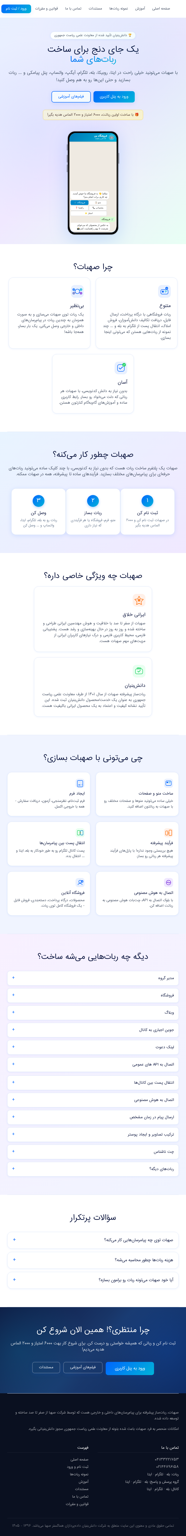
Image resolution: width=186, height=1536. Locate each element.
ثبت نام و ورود (77, 1467)
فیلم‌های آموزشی (71, 96)
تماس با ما (73, 9)
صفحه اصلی (161, 9)
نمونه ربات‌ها (118, 9)
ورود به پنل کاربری (114, 96)
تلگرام (159, 1474)
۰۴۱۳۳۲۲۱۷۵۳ (167, 1460)
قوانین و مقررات (46, 9)
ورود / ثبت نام (16, 9)
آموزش (140, 9)
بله (168, 1474)
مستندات (95, 9)
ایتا (149, 1474)
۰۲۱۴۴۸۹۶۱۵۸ (167, 1467)
